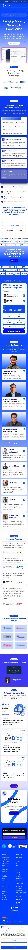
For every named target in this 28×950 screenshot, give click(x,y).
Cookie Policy (19, 890)
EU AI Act (18, 861)
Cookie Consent (6, 857)
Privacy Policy (19, 888)
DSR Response (5, 865)
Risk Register (5, 878)
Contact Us (18, 896)
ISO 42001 (18, 876)
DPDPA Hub (4, 899)
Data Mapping (5, 863)
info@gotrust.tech (14, 910)
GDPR (17, 863)
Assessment (5, 883)
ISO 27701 (18, 872)
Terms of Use (19, 886)
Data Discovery (5, 861)
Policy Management (6, 880)
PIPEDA (17, 868)
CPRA (17, 865)
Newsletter (4, 897)
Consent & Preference (7, 859)
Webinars (4, 895)
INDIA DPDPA (19, 857)
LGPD (17, 859)
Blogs (3, 893)
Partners (4, 889)
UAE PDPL (18, 870)
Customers (4, 891)
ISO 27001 (18, 874)
